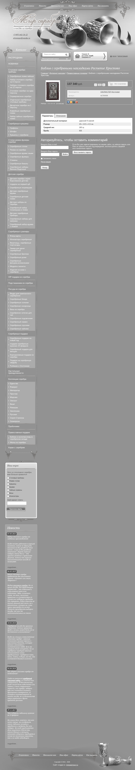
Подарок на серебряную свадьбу (20, 361)
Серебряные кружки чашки (21, 153)
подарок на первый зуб (20, 184)
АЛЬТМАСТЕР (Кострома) (110, 92)
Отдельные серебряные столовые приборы (20, 101)
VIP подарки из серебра (19, 277)
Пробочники (13, 426)
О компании (24, 755)
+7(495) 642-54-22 (20, 35)
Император (15, 390)
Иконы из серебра (18, 442)
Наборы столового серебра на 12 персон (22, 86)
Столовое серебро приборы (16, 71)
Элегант (13, 401)
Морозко (13, 397)
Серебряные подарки (18, 334)
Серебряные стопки (18, 146)
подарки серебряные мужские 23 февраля (19, 345)
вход (114, 56)
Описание (61, 116)
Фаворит (13, 387)
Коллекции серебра (17, 379)
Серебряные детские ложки (19, 198)
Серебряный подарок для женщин (21, 350)
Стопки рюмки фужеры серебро (18, 141)
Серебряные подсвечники (21, 318)
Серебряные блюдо (18, 299)
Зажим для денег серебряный (17, 249)
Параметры (47, 116)
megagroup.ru (72, 765)
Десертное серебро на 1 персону (20, 106)
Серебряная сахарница (20, 306)
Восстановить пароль (82, 152)
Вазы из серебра (17, 309)
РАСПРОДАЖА (15, 58)
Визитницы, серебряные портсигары (20, 244)
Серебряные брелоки (19, 254)
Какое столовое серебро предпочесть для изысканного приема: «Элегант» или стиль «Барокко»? (19, 577)
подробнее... (13, 567)
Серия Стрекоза (17, 418)
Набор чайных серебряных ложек (21, 117)
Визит (12, 404)
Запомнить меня (49, 158)
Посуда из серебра (17, 289)
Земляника (15, 411)
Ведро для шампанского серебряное (20, 294)
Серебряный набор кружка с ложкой (21, 225)
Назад (44, 168)
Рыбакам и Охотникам (19, 366)
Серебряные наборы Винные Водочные (19, 168)
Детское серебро (16, 174)
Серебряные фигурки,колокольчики (19, 262)
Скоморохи (15, 421)
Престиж (13, 394)
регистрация (123, 56)
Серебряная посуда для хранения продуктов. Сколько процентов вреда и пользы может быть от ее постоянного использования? (21, 629)
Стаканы (13, 160)
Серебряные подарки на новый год (20, 339)
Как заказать (91, 755)
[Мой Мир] (74, 101)
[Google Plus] (77, 101)
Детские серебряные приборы (19, 214)
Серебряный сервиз (18, 322)
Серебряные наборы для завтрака (21, 220)
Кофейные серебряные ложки (20, 112)
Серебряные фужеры (19, 157)
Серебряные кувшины (18, 123)
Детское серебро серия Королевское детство (20, 180)
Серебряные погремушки (21, 188)
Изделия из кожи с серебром (18, 271)
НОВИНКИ (13, 64)
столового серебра (20, 586)
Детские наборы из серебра (18, 203)
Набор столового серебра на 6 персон (21, 81)
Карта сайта (77, 755)
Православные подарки (19, 432)
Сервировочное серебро (20, 96)
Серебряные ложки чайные (22, 76)
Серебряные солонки (19, 302)
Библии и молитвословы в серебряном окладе (21, 438)
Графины (14, 128)
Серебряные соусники (19, 325)
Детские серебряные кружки (19, 192)
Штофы (13, 131)
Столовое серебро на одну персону (21, 92)
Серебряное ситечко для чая (21, 314)
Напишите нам (49, 755)
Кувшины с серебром (19, 135)
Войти (65, 154)
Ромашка (14, 407)
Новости (36, 755)
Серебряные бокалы (19, 163)
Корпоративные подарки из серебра (22, 356)
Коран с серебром (16, 447)
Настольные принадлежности (15, 372)
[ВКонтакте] (68, 101)
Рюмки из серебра (18, 150)
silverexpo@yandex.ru (21, 38)
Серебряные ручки (18, 257)
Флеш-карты (15, 236)
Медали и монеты (18, 266)
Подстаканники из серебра (20, 283)
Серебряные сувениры (18, 231)
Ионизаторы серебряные (21, 239)
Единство (14, 383)
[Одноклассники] (71, 101)
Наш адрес (64, 755)
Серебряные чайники (19, 329)
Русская (13, 414)
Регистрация (46, 162)
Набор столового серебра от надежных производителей (19, 538)
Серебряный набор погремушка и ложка (19, 209)
